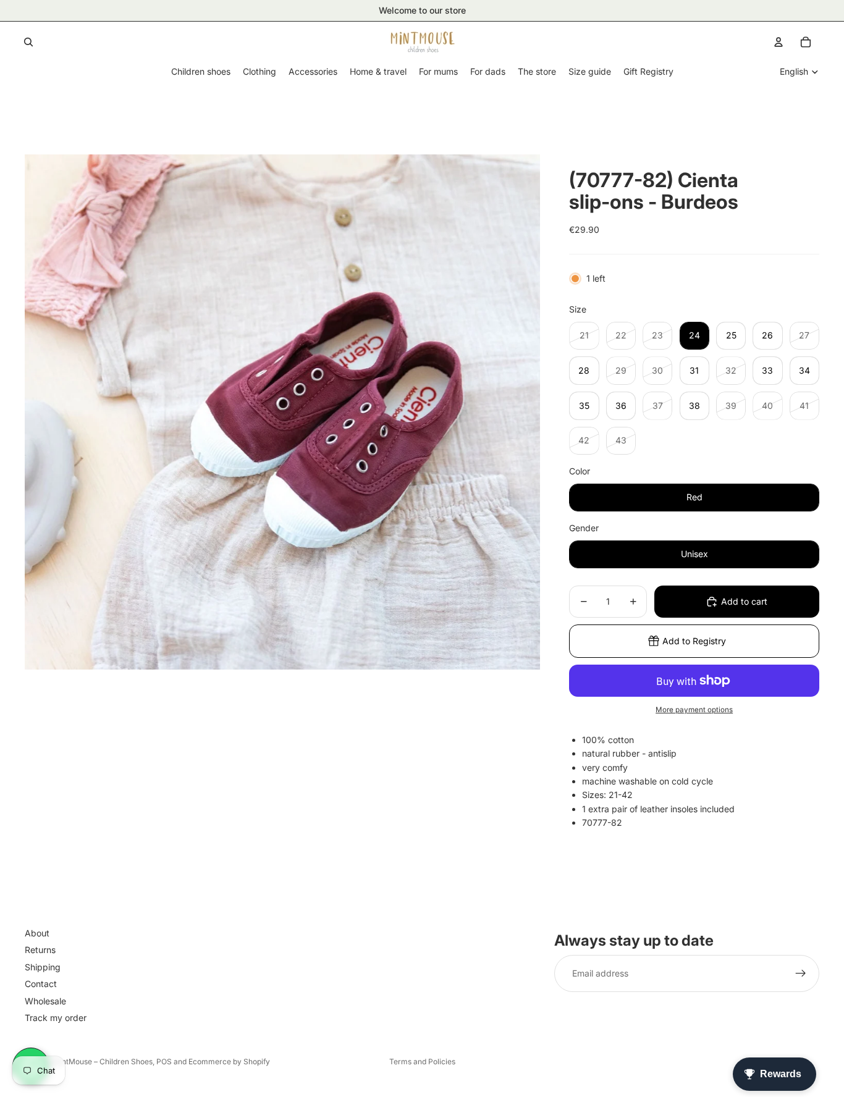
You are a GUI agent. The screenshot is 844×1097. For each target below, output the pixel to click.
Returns (40, 949)
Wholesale (45, 1000)
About (37, 933)
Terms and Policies (422, 1061)
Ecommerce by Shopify (229, 1061)
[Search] (28, 42)
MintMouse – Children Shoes (103, 1061)
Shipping (43, 966)
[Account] (778, 42)
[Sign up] (801, 973)
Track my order (56, 1017)
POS (164, 1061)
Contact (41, 983)
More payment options (694, 709)
